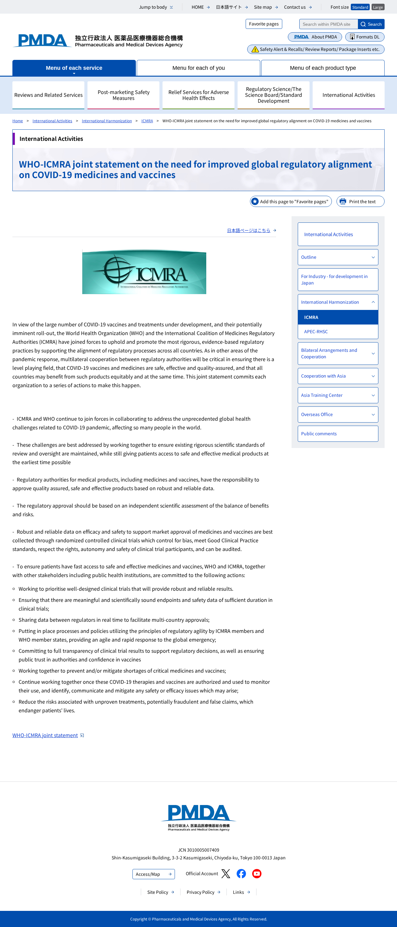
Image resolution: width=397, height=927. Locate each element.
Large (378, 7)
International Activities (52, 120)
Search (375, 24)
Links (238, 892)
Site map (263, 7)
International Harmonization (107, 120)
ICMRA (147, 120)
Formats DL (368, 37)
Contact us (295, 7)
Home (17, 120)
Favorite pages (264, 23)
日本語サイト (229, 7)
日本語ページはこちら (248, 230)
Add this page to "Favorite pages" (294, 201)
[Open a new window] (225, 873)
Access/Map (148, 874)
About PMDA (324, 37)
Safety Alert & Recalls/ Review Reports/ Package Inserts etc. (320, 49)
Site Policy (157, 892)
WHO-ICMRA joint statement (45, 735)
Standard (360, 7)
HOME (198, 7)
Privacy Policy (200, 892)
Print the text (362, 201)
